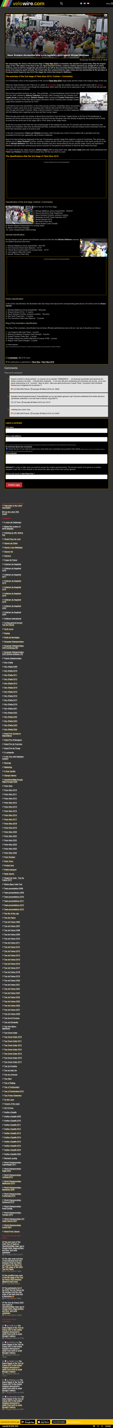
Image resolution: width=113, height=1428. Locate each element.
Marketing (8, 767)
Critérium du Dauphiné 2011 (11, 576)
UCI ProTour (8, 1108)
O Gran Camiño (9, 771)
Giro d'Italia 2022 (10, 713)
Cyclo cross (8, 629)
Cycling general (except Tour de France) (12, 624)
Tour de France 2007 (12, 926)
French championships (13, 658)
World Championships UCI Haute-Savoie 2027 (13, 1220)
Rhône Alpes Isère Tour (13, 884)
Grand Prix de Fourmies (13, 744)
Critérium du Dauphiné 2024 (11, 607)
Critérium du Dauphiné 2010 (11, 569)
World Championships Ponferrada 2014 (11, 1195)
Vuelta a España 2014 (12, 1137)
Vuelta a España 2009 (12, 1116)
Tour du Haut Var (10, 1070)
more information (59, 1422)
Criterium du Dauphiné (12, 564)
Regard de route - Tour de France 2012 (13, 879)
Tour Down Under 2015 (13, 1058)
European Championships (14, 642)
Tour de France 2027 (12, 1010)
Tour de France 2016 (12, 964)
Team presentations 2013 (14, 909)
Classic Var (8, 552)
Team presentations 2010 (14, 897)
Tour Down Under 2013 (13, 1050)
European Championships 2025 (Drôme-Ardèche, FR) (13, 653)
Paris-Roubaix (9, 857)
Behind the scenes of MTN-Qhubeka (11, 528)
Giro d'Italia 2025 (10, 725)
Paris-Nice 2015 (10, 811)
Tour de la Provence (12, 1018)
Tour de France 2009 (12, 934)
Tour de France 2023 (12, 993)
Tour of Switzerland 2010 (14, 1091)
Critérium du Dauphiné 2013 (11, 588)
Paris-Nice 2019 (10, 828)
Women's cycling (10, 1158)
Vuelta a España (10, 1112)
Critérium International (12, 619)
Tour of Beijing (9, 1083)
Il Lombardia (9, 752)
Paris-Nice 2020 (10, 832)
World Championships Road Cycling (11, 1207)
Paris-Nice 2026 (10, 853)
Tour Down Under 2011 (13, 1041)
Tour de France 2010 (12, 939)
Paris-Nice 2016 (51, 64)
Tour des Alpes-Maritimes (9, 1028)
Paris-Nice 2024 (10, 845)
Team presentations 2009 (14, 893)
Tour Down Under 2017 (13, 1062)
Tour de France (10, 918)
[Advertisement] (56, 179)
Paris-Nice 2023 (10, 840)
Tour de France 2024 (12, 997)
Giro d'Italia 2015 (10, 692)
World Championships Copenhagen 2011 (11, 1163)
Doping (7, 633)
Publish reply (14, 485)
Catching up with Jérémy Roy (12, 534)
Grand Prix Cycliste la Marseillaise (11, 735)
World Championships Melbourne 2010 (11, 1182)
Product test (9, 865)
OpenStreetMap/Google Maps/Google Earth (12, 781)
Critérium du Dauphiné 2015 (11, 601)
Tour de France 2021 (12, 985)
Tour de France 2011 (12, 943)
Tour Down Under (10, 1033)
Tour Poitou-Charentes (13, 1096)
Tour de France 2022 (12, 989)
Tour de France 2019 (12, 976)
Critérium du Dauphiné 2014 (11, 595)
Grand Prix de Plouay (12, 748)
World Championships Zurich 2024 (11, 1226)
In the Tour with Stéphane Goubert (13, 758)
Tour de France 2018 (12, 972)
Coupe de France (10, 560)
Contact (108, 1426)
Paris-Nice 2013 (10, 803)
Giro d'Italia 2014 (10, 688)
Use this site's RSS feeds (10, 513)
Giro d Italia (8, 663)
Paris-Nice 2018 (10, 824)
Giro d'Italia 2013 (10, 683)
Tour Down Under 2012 (13, 1045)
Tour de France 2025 (12, 1001)
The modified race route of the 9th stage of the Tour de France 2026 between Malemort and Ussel (12, 1278)
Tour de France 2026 (12, 1006)
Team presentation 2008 (13, 888)
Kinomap (7, 763)
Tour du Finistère (10, 1066)
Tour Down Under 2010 (13, 1037)
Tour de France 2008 (12, 930)
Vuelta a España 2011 (12, 1125)
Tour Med (7, 1079)
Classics (7, 556)
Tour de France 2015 (12, 960)
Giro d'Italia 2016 (10, 696)
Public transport (10, 870)
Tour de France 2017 (12, 968)
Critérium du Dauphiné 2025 (11, 613)
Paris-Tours (8, 861)
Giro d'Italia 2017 (10, 700)
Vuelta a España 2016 (12, 1146)
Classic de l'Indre (11, 543)
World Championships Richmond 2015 (11, 1201)
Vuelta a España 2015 (12, 1142)
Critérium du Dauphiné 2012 (11, 582)
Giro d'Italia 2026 (10, 729)
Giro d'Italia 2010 (10, 671)
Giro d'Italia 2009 (10, 667)
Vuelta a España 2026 (12, 1154)
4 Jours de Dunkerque (12, 522)
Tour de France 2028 (12, 1014)
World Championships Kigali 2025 (11, 1170)
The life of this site (11, 914)
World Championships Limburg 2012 (11, 1176)
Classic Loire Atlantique (13, 547)
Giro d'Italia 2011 (10, 675)
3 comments (12, 358)
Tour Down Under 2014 (13, 1054)
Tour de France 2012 (12, 947)
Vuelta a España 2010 (12, 1121)
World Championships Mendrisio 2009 (11, 1189)
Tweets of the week (12, 1104)
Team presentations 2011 (14, 901)
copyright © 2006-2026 (10, 1426)
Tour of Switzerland (11, 1087)
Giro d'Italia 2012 (10, 679)
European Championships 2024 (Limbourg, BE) (13, 647)
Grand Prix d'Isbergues (13, 740)
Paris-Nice (36, 362)
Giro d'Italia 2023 (10, 717)
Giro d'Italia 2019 (10, 704)
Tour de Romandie (11, 1022)
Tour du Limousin (10, 1075)
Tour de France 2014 (12, 955)
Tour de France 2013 (12, 951)
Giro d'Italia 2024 (10, 721)
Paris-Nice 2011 (10, 794)
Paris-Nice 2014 (10, 807)
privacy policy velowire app (73, 1422)
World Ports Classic (12, 1231)
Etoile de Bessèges (12, 637)
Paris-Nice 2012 (10, 799)
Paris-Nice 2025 (10, 849)
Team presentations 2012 (14, 905)
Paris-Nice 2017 (10, 819)
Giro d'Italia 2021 (10, 709)
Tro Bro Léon (9, 1100)
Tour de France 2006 (12, 922)
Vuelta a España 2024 (12, 1150)
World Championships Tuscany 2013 (11, 1214)
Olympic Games (10, 775)
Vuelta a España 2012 (12, 1129)
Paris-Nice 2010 (10, 790)
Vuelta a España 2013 (12, 1133)
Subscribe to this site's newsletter (12, 507)
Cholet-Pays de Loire (12, 539)
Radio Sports (9, 874)
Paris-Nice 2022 (10, 836)
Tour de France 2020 (12, 980)
